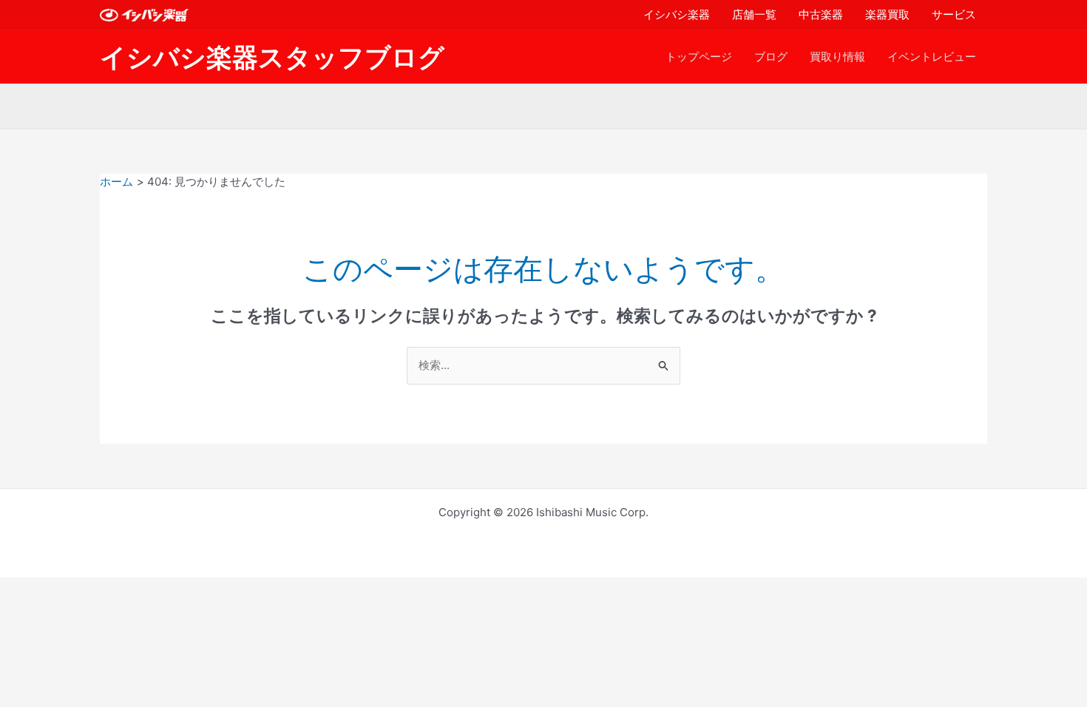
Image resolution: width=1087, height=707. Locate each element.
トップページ (699, 57)
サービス (954, 14)
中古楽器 (821, 14)
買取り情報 (837, 57)
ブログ (771, 57)
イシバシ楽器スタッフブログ (272, 56)
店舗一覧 (754, 14)
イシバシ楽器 (676, 14)
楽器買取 (887, 14)
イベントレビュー (931, 57)
